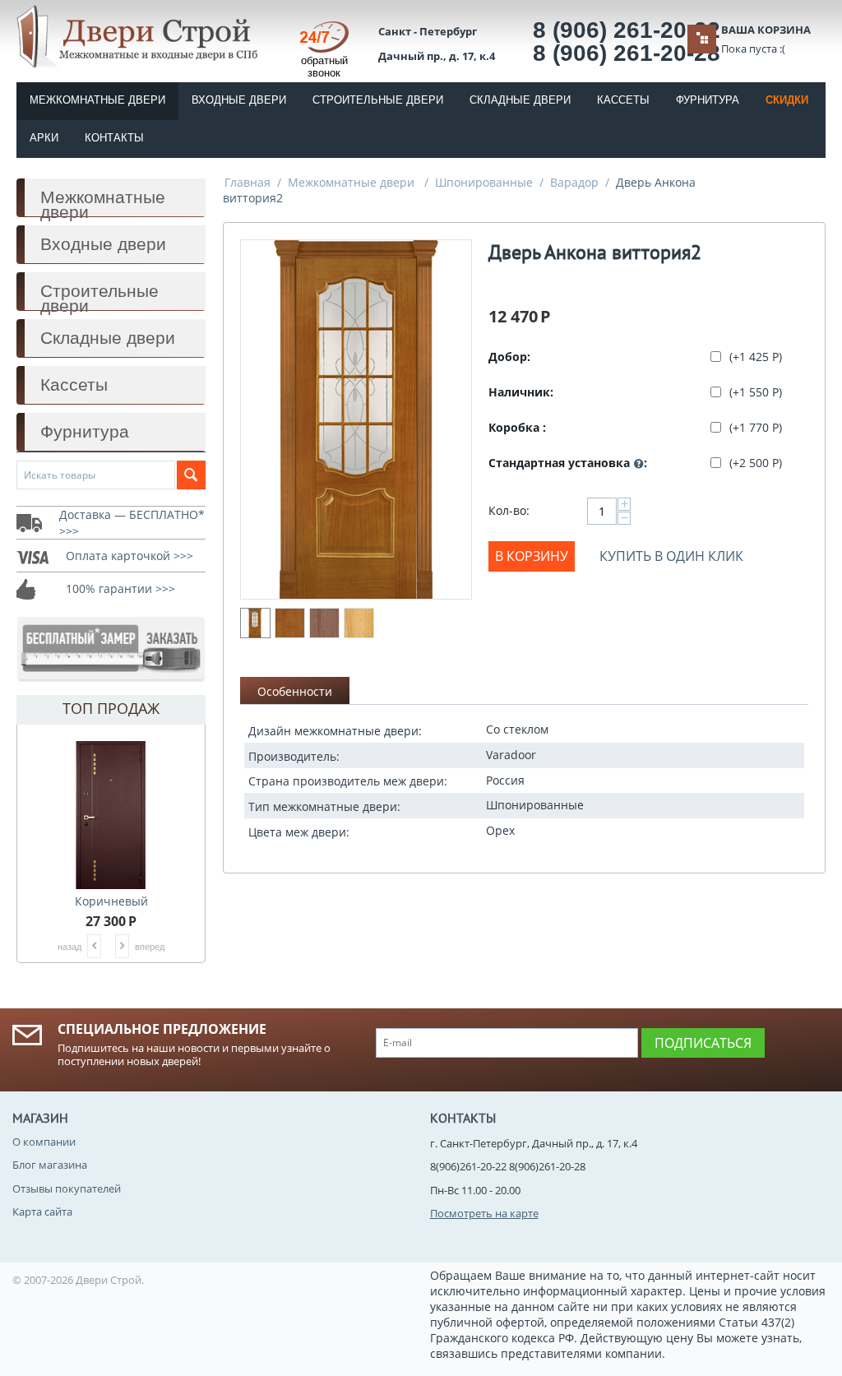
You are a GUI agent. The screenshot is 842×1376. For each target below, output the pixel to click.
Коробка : (517, 427)
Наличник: (520, 392)
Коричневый (111, 901)
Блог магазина (49, 1164)
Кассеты (623, 100)
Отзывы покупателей (66, 1188)
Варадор (574, 182)
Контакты (114, 138)
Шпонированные (484, 182)
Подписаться (703, 1043)
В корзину (531, 556)
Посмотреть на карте (484, 1213)
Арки (44, 138)
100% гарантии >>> (120, 588)
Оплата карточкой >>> (129, 555)
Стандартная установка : (567, 462)
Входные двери (239, 100)
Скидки (787, 100)
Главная (247, 182)
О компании (44, 1141)
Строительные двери (377, 100)
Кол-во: (509, 510)
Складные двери (520, 100)
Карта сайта (42, 1211)
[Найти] (191, 475)
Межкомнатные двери (97, 100)
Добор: (509, 356)
